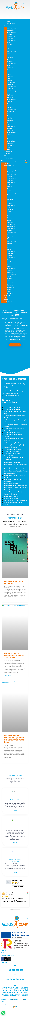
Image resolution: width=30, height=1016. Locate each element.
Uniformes (8, 293)
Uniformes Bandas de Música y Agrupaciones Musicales (14, 385)
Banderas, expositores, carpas (11, 145)
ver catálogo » (7, 600)
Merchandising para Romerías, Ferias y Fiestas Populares (16, 421)
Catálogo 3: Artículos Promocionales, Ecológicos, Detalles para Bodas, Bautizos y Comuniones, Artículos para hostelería (15, 739)
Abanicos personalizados (13, 451)
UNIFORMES (4, 950)
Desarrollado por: (5, 1004)
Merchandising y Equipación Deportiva (13, 435)
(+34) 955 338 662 (15, 970)
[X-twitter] (15, 162)
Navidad (9, 291)
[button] (4, 161)
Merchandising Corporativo (14, 407)
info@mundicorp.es (15, 979)
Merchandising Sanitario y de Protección (13, 440)
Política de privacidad (6, 999)
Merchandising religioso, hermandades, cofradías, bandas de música (14, 411)
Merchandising (11, 23)
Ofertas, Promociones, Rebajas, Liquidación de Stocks (14, 446)
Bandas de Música (7, 155)
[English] (26, 160)
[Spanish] (26, 162)
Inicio (6, 163)
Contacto (9, 159)
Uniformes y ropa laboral (13, 388)
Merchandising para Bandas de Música (11, 45)
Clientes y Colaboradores (7, 955)
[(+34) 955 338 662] (15, 966)
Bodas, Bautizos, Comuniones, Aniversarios (14, 429)
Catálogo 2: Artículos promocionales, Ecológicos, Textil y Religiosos (14, 655)
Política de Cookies (18, 999)
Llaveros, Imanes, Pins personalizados (11, 454)
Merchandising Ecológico (13, 432)
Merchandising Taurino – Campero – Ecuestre (15, 425)
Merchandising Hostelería (13, 449)
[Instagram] (18, 162)
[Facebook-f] (12, 162)
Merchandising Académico (14, 443)
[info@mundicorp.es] (15, 975)
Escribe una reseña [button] (18, 886)
